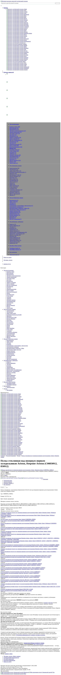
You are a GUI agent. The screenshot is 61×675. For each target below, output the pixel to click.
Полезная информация (9, 660)
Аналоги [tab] (8, 482)
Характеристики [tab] (8, 480)
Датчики (9, 343)
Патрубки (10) (13, 216)
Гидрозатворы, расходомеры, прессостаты (17, 345)
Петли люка (10, 321)
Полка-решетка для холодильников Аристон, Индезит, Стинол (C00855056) (20, 577)
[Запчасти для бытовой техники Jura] (16, 37)
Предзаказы (9, 390)
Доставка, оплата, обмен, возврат (12, 656)
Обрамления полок (11, 289)
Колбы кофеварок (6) (15, 225)
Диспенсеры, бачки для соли (14, 349)
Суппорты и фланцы (12, 332)
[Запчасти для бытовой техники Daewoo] (17, 22)
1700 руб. (3, 566)
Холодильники (10, 75)
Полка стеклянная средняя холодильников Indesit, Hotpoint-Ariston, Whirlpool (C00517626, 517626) (25, 557)
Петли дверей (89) (14, 145)
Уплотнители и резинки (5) (16, 207)
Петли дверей (10, 290)
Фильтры (9, 304)
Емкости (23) (13, 224)
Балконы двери (10, 271)
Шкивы (8, 337)
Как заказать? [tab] (7, 484)
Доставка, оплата (8, 260)
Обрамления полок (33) (15, 144)
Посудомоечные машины (13, 92)
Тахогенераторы (11, 333)
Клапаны (9, 344)
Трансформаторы (11, 301)
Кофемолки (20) (14, 243)
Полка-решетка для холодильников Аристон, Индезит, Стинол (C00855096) (20, 581)
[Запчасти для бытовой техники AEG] (16, 10)
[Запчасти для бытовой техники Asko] (16, 13)
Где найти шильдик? (9, 659)
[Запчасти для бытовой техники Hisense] (17, 32)
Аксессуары (10, 308)
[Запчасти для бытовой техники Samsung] (17, 57)
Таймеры (9, 298)
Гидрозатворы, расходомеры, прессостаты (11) (21, 205)
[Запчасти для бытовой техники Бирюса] (17, 20)
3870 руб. (3, 554)
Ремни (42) (12, 184)
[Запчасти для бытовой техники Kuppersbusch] (19, 41)
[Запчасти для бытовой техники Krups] (17, 40)
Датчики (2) (13, 203)
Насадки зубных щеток (12, 108)
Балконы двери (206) (15, 126)
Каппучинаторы (11, 376)
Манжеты (9, 316)
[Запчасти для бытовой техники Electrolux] (18, 25)
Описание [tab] (45, 479)
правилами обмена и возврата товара (34, 643)
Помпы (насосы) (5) (15, 231)
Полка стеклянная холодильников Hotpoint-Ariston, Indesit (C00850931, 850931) (21, 561)
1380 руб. (3, 578)
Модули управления (12, 285)
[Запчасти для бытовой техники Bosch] (17, 18)
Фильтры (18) (13, 236)
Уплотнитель (10, 302)
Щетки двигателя (11, 336)
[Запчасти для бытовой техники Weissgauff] (18, 67)
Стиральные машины (12, 83)
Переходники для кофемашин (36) (18, 232)
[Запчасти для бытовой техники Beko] (16, 16)
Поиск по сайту (8, 257)
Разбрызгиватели (11, 352)
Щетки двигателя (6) (15, 193)
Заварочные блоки (11, 378)
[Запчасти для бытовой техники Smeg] (17, 60)
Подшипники (10, 322)
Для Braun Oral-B (11, 383)
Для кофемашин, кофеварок (11, 360)
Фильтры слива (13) (15, 192)
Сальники (9, 331)
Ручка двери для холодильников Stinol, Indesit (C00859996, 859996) (17, 520)
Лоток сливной (10, 283)
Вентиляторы (10, 273)
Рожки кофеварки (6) (15, 237)
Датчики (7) (13, 227)
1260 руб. (3, 522)
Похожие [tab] (9, 483)
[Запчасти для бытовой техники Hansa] (17, 29)
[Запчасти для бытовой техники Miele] (17, 46)
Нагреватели (10, 286)
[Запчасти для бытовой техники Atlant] (17, 9)
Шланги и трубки (11, 372)
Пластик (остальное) (12, 292)
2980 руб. (3, 536)
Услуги (5, 388)
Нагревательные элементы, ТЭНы (15, 348)
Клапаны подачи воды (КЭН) (14, 314)
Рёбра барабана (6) (14, 185)
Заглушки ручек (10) (15, 133)
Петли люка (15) (14, 179)
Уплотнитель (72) (14, 157)
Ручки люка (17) (14, 187)
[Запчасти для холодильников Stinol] (16, 61)
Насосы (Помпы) (11, 318)
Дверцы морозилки (11, 277)
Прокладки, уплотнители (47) (17, 233)
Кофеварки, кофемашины (13, 100)
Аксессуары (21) (14, 163)
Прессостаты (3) (14, 181)
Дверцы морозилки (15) (16, 132)
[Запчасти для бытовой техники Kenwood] (18, 38)
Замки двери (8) (14, 201)
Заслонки (9, 279)
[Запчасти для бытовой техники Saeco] (17, 56)
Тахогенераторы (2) (14, 191)
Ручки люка (10, 329)
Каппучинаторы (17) (15, 239)
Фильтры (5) (13, 217)
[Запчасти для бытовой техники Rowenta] (17, 54)
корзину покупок (48, 602)
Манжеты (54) (13, 173)
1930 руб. (3, 588)
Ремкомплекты (10, 353)
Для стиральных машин (10, 309)
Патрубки (9, 320)
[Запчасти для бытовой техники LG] (16, 42)
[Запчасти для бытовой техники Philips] (17, 53)
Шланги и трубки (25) (15, 235)
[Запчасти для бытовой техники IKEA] (17, 34)
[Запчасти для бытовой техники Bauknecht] (18, 14)
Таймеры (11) (13, 153)
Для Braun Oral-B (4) (15, 248)
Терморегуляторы (11, 300)
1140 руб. (3, 562)
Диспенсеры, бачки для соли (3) (18, 209)
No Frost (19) (13, 143)
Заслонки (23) (13, 134)
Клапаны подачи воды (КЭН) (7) (18, 172)
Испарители (10, 281)
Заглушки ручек (11, 278)
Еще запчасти (10, 116)
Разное (8, 325)
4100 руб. (3, 547)
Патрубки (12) (13, 177)
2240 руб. (3, 543)
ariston (10, 653)
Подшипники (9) (14, 180)
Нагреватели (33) (14, 141)
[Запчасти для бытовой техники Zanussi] (17, 69)
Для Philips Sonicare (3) (15, 249)
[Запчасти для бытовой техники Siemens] (17, 59)
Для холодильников (9, 270)
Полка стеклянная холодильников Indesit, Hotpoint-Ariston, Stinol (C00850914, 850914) (22, 569)
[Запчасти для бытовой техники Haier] (16, 30)
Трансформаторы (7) (15, 156)
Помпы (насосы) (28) (15, 211)
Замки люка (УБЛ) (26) (15, 171)
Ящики (8, 306)
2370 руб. (3, 530)
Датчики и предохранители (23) (18, 130)
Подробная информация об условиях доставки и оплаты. (30, 635)
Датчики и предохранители (14, 275)
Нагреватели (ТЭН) (12, 317)
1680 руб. (3, 526)
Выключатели (10, 274)
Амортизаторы (10, 310)
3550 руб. (3, 558)
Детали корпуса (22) (15, 241)
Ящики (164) (13, 161)
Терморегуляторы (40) (15, 155)
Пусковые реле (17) (14, 149)
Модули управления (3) (15, 219)
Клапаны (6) (13, 204)
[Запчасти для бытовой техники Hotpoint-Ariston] (19, 33)
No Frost (9, 288)
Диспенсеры (10, 312)
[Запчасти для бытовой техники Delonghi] (17, 24)
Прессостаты (10, 324)
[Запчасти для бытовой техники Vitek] (16, 65)
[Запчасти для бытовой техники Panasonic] (18, 52)
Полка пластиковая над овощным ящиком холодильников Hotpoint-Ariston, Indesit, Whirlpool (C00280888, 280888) (29, 546)
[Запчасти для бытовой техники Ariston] (17, 11)
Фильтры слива (10, 335)
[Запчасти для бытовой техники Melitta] (17, 45)
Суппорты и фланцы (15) (16, 189)
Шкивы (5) (12, 195)
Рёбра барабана (10, 328)
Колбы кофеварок (11, 363)
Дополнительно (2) (14, 254)
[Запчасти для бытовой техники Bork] (16, 17)
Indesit (5, 475)
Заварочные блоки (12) (15, 240)
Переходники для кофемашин (14, 370)
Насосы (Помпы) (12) (15, 176)
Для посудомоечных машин (11, 339)
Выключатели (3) (14, 200)
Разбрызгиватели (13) (15, 212)
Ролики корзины (11, 355)
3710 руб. (3, 518)
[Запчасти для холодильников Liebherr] (17, 44)
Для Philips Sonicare (11, 384)
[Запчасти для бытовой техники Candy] (17, 21)
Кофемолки (9, 380)
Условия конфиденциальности (11, 657)
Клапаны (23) (13, 228)
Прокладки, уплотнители (13, 371)
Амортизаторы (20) (14, 168)
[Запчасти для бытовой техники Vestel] (17, 64)
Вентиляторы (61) (14, 128)
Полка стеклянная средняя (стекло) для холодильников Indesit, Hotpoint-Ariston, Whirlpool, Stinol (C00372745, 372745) (30, 586)
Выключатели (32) (14, 129)
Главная (3, 455)
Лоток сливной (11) (14, 139)
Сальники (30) (13, 188)
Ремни (8, 326)
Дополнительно (11, 387)
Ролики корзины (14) (15, 215)
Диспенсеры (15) (14, 169)
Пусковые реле (10, 294)
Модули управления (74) (16, 140)
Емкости (9, 361)
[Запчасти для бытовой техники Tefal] (16, 63)
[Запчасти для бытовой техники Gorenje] (17, 28)
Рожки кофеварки (11, 375)
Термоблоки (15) (14, 229)
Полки (8, 293)
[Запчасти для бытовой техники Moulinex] (17, 48)
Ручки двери (10, 296)
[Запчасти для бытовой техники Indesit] (17, 36)
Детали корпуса (11, 379)
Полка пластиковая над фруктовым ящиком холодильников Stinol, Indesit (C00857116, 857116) (24, 528)
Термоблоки (10, 367)
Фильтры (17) (13, 159)
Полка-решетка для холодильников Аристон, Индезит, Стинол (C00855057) (20, 573)
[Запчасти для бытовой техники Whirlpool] (18, 68)
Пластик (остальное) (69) (16, 147)
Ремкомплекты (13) (14, 213)
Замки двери (10, 341)
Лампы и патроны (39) (15, 137)
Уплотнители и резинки (13, 347)
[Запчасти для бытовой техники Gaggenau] (18, 26)
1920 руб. (3, 570)
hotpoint (7, 653)
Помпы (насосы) (11, 351)
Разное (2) (12, 183)
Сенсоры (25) (13, 152)
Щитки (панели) (11, 305)
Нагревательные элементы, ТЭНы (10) (19, 208)
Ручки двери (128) (14, 151)
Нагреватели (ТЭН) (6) (15, 175)
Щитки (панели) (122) (15, 160)
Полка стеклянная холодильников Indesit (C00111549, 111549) (16, 590)
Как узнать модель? (39, 644)
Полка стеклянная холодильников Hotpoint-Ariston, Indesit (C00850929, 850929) (21, 565)
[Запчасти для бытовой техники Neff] (16, 49)
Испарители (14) (14, 136)
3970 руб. (3, 592)
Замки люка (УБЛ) (11, 313)
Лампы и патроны (11, 282)
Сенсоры (9, 297)
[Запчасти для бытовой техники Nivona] (17, 50)
